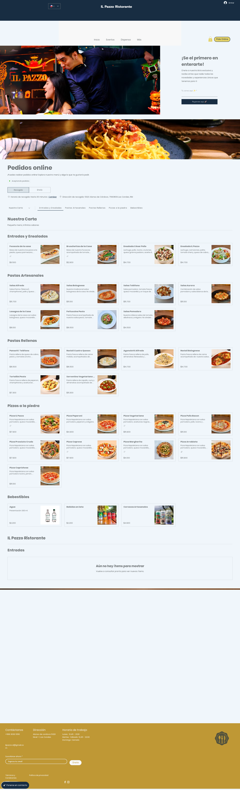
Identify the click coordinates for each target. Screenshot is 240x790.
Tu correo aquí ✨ (189, 90)
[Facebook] (65, 782)
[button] (210, 39)
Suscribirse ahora (13, 756)
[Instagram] (68, 782)
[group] (40, 190)
